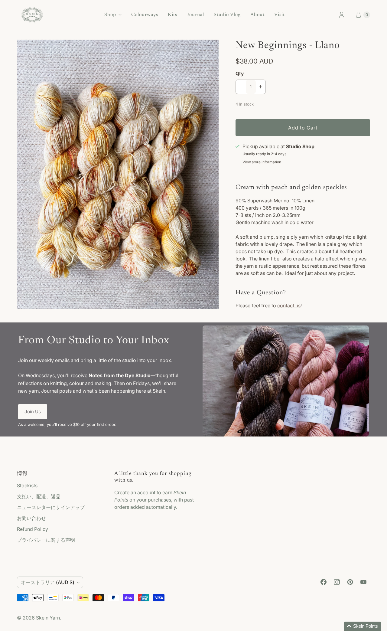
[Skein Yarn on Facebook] (323, 582)
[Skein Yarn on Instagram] (336, 582)
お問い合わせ (31, 518)
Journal (195, 14)
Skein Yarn (48, 618)
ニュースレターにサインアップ (51, 507)
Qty (240, 73)
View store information (261, 162)
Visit (279, 14)
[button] (362, 626)
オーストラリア (47, 582)
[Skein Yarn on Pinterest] (350, 582)
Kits (172, 14)
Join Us (32, 411)
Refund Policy (32, 529)
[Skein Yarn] (32, 15)
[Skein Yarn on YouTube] (363, 582)
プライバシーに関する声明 (46, 540)
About (257, 14)
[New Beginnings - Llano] (118, 174)
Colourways (144, 14)
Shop (110, 14)
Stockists (27, 485)
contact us (289, 305)
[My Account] (341, 15)
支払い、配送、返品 (38, 496)
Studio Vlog (227, 14)
